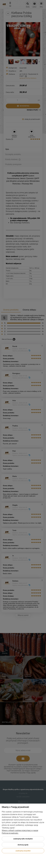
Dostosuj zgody (23, 845)
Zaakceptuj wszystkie (23, 851)
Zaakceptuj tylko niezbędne (23, 839)
